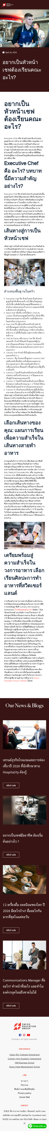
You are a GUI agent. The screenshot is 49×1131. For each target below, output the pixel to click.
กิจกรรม (24, 1085)
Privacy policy (24, 1093)
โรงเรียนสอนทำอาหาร (24, 609)
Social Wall (24, 1097)
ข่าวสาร (24, 1081)
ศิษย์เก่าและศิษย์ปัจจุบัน (24, 1089)
